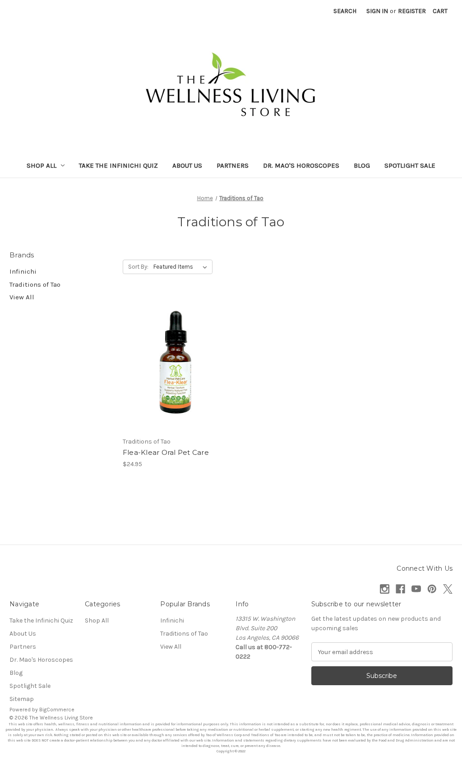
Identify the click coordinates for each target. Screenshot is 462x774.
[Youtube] (416, 589)
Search (344, 11)
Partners (233, 165)
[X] (448, 589)
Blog (362, 165)
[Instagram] (384, 589)
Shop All (41, 165)
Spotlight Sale (409, 165)
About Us (187, 165)
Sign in (377, 11)
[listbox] (182, 267)
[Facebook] (400, 589)
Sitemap (21, 699)
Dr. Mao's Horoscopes (301, 165)
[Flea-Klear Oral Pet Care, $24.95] (174, 364)
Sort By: (138, 266)
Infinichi (23, 271)
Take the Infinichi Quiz (118, 165)
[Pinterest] (432, 589)
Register (412, 11)
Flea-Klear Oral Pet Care (166, 452)
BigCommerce (56, 709)
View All (21, 297)
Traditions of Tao (34, 284)
